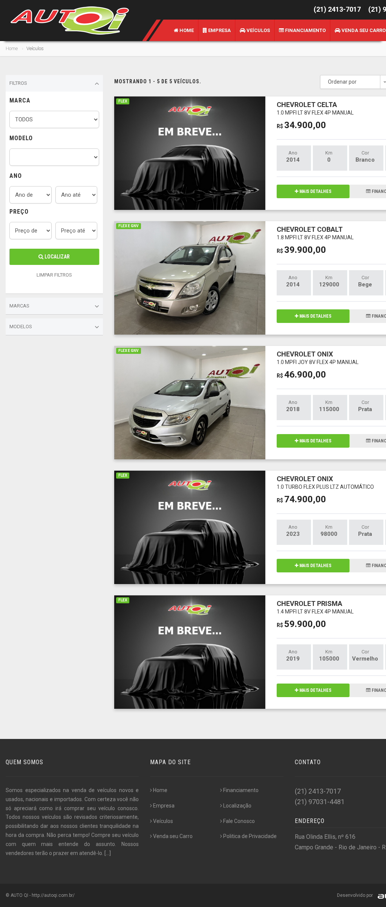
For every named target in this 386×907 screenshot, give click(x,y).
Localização (237, 806)
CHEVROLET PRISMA (315, 607)
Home (186, 30)
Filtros (18, 83)
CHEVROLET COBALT (315, 232)
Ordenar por (342, 82)
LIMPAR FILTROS (54, 275)
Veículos (257, 30)
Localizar (56, 257)
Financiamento (305, 30)
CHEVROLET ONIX (317, 357)
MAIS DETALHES (314, 191)
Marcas (19, 306)
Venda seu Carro (173, 836)
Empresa (219, 30)
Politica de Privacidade (250, 836)
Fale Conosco (239, 821)
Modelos (20, 326)
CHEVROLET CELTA (315, 108)
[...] (107, 853)
